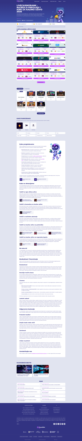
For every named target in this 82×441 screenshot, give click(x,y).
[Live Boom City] (50, 96)
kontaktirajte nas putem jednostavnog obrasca (39, 353)
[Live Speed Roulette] (21, 106)
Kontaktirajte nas (56, 412)
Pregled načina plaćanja (44, 410)
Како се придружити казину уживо (28, 407)
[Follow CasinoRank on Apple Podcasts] (64, 424)
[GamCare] (45, 432)
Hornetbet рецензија (25, 54)
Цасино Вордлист (44, 407)
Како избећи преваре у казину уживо (28, 410)
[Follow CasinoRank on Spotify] (62, 424)
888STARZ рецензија (57, 41)
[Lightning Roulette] (60, 96)
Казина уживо (36, 1)
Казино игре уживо (44, 1)
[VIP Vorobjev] (38, 432)
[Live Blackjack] (41, 96)
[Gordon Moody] (52, 432)
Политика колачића (27, 439)
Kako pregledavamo (56, 409)
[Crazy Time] (31, 96)
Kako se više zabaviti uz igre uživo (28, 409)
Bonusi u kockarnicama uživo (44, 409)
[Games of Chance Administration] (25, 432)
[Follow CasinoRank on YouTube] (60, 424)
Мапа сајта (55, 439)
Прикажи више (40, 82)
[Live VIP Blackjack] (31, 106)
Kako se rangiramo (56, 410)
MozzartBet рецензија (24, 41)
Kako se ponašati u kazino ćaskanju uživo (28, 412)
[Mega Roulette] (41, 106)
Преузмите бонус (25, 40)
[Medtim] (31, 432)
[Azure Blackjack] (21, 96)
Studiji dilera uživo (53, 1)
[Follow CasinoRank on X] (58, 424)
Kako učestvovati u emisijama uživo (28, 413)
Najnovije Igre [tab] (27, 88)
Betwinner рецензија (41, 54)
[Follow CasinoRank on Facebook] (54, 424)
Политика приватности (42, 439)
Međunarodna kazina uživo (44, 413)
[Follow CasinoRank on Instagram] (56, 424)
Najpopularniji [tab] (20, 88)
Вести (64, 1)
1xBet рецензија (41, 41)
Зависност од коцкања (44, 412)
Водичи (60, 1)
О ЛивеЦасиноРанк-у (56, 407)
